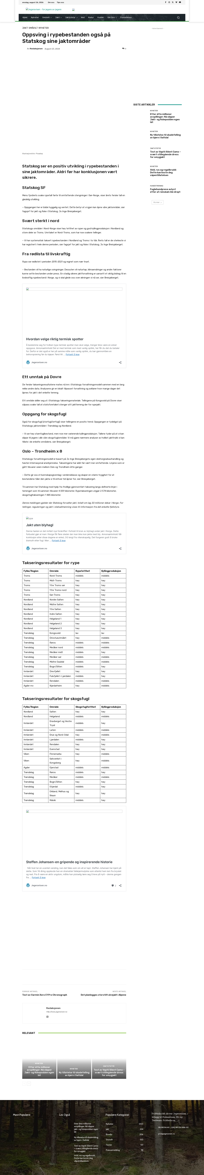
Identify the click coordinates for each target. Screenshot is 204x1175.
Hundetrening (156, 186)
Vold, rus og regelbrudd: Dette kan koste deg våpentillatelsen (163, 172)
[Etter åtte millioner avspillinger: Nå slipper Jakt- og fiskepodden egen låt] (39, 1058)
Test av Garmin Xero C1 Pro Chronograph (44, 995)
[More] (98, 59)
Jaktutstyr (108, 1066)
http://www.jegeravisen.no (56, 1012)
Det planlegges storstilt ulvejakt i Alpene (103, 995)
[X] (173, 2)
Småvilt (33, 28)
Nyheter (44, 28)
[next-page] (29, 1084)
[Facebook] (165, 2)
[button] (178, 17)
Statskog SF (34, 187)
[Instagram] (169, 2)
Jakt (25, 28)
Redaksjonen (36, 49)
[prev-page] (24, 1084)
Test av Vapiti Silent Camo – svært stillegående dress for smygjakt (109, 1073)
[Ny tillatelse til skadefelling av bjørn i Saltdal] (74, 1058)
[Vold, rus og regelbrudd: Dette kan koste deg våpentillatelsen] (140, 171)
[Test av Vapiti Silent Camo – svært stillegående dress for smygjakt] (109, 1058)
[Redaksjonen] (24, 49)
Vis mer (156, 202)
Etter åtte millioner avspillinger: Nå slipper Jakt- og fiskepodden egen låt (39, 1071)
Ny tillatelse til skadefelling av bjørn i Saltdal (74, 1074)
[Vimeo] (176, 2)
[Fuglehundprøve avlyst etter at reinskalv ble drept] (140, 189)
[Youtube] (180, 2)
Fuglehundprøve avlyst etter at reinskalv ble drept (165, 190)
